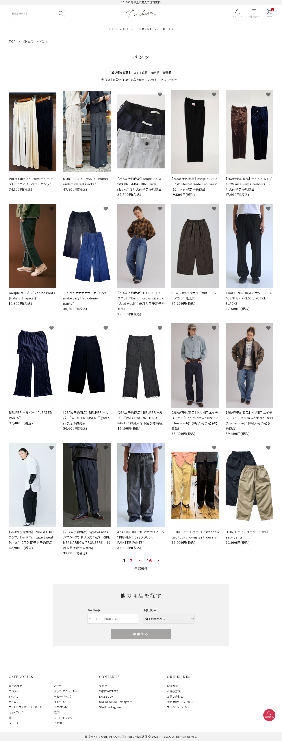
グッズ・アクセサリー (66, 691)
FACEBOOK (106, 696)
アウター (14, 691)
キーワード (94, 610)
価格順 (155, 72)
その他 (58, 723)
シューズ (14, 723)
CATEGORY (119, 29)
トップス (13, 696)
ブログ (103, 686)
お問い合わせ (175, 696)
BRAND (146, 29)
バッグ (57, 686)
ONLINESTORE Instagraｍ (116, 702)
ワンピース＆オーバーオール (26, 707)
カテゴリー (149, 610)
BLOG (168, 29)
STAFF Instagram (110, 707)
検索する (141, 634)
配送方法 (172, 686)
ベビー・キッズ (62, 696)
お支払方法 (174, 691)
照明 (56, 712)
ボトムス (14, 702)
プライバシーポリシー (180, 707)
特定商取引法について (180, 702)
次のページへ (169, 79)
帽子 (11, 717)
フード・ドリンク (63, 717)
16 (149, 560)
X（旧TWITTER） (109, 691)
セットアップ (16, 712)
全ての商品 (15, 686)
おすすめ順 (140, 72)
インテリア (60, 702)
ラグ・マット (60, 707)
